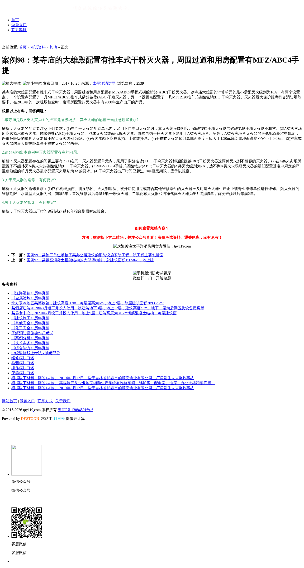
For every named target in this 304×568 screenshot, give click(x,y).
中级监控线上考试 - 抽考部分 (35, 353)
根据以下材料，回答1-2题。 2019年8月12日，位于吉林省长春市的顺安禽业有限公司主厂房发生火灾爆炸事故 (102, 378)
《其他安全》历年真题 (30, 323)
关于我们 (63, 401)
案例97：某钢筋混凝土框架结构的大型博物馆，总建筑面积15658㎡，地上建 (90, 260)
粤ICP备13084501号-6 (75, 410)
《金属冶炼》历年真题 (30, 298)
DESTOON (30, 419)
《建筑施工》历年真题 (30, 318)
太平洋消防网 (104, 83)
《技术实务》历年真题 (30, 343)
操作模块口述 (22, 368)
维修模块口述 (22, 358)
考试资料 (38, 47)
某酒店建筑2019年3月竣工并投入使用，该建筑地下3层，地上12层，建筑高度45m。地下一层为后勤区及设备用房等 (107, 308)
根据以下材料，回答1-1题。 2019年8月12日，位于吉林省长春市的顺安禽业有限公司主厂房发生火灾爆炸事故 (102, 388)
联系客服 (19, 30)
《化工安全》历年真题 (30, 328)
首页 (15, 20)
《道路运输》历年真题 (30, 293)
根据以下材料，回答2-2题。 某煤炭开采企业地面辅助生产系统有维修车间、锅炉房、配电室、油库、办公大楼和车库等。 (113, 383)
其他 (53, 47)
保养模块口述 (22, 373)
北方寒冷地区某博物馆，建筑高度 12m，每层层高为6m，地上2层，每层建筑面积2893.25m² (87, 303)
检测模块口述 (22, 363)
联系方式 (45, 401)
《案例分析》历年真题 (30, 338)
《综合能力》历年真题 (30, 348)
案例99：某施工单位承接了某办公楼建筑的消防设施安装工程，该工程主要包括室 (95, 255)
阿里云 (59, 419)
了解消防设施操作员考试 (32, 333)
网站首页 (9, 401)
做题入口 (19, 25)
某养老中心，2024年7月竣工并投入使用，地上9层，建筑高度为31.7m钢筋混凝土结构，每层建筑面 (94, 313)
